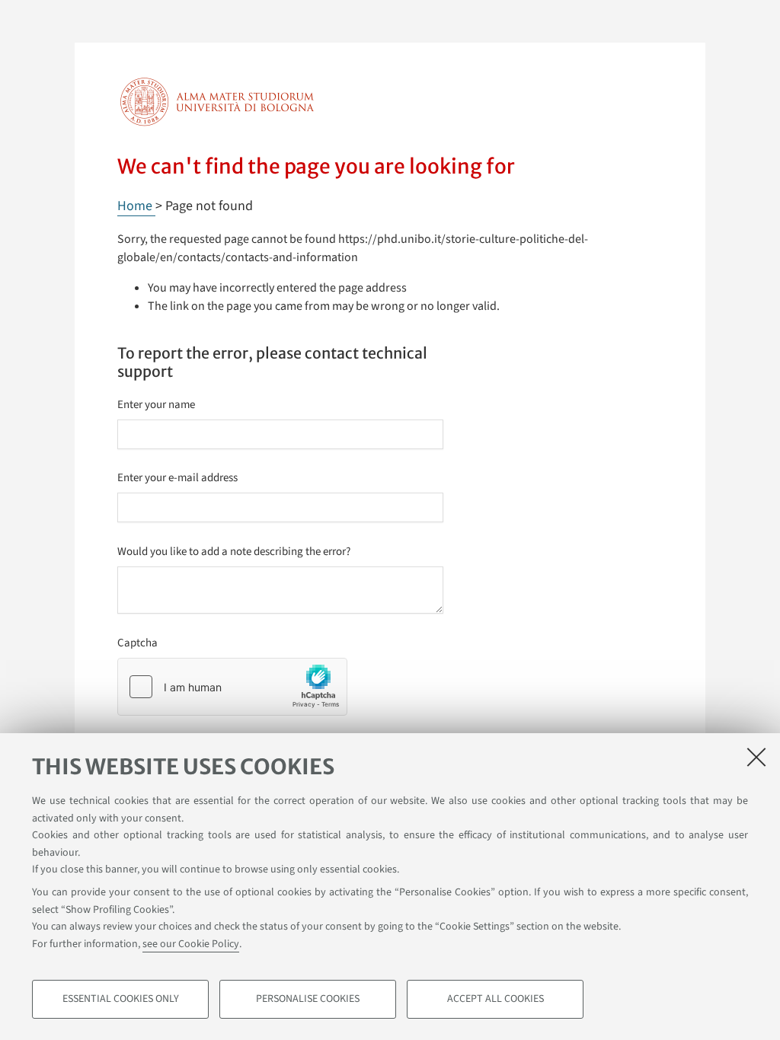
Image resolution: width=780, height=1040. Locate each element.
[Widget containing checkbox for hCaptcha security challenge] (232, 687)
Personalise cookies (308, 999)
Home (136, 205)
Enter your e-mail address (177, 478)
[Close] (756, 757)
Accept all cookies (495, 999)
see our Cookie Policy (190, 944)
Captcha (137, 643)
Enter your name (156, 405)
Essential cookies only (120, 999)
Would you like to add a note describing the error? (233, 552)
